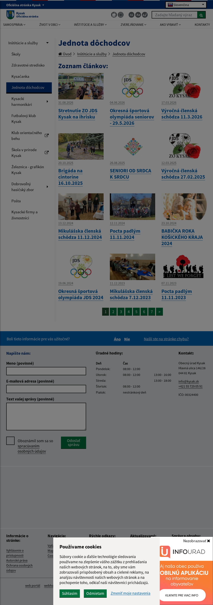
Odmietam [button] (95, 593)
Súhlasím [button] (69, 593)
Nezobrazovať (195, 540)
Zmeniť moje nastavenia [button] (130, 593)
